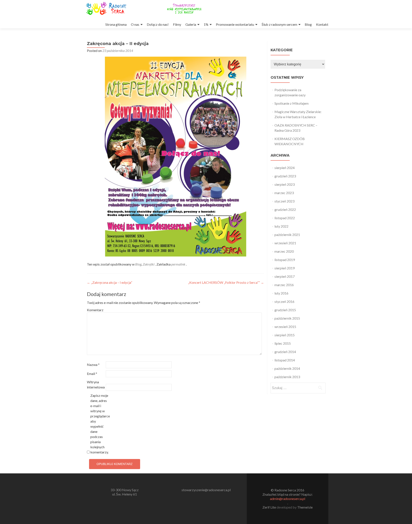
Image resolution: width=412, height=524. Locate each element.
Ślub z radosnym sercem (279, 24)
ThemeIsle (305, 507)
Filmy (177, 24)
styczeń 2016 (284, 301)
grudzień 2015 (285, 310)
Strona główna (116, 24)
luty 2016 (281, 293)
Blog (308, 24)
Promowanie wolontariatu (235, 24)
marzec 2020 (284, 251)
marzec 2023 (284, 193)
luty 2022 (281, 226)
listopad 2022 (284, 218)
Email (92, 373)
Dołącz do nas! (158, 24)
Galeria (190, 24)
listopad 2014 (284, 360)
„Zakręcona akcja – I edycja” (109, 282)
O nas (135, 24)
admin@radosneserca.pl (287, 499)
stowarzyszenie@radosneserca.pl (206, 490)
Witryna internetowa (96, 384)
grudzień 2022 (285, 209)
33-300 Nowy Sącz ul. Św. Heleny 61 (125, 492)
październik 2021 (287, 235)
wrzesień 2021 (285, 243)
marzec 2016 (284, 285)
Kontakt (322, 24)
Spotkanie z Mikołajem (291, 103)
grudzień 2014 (285, 352)
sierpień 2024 (284, 168)
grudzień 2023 (285, 176)
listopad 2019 (284, 260)
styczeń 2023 (284, 201)
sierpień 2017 (284, 276)
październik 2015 (287, 318)
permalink (178, 264)
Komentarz (95, 310)
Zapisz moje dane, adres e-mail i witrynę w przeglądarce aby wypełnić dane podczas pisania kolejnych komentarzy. (99, 423)
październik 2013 (287, 377)
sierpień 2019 (284, 268)
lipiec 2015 (282, 343)
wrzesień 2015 (285, 327)
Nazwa (93, 364)
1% (206, 24)
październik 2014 (287, 368)
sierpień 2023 (284, 184)
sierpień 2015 (284, 335)
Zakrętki (148, 264)
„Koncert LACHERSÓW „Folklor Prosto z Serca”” (226, 282)
